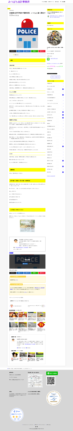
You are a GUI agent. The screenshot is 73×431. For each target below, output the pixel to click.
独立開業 (49, 137)
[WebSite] (19, 347)
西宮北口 (49, 157)
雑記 (49, 172)
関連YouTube (50, 166)
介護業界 (49, 106)
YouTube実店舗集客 (51, 97)
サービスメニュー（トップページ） (28, 424)
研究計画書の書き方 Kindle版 (21, 247)
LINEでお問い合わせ (54, 58)
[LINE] (64, 1)
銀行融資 (49, 163)
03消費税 (49, 89)
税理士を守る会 (15, 379)
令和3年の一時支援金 (51, 109)
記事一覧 (36, 424)
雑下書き (49, 169)
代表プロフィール (51, 1)
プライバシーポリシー (42, 424)
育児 (49, 149)
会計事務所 (50, 117)
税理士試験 (50, 146)
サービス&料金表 (44, 1)
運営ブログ (50, 160)
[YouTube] (35, 426)
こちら (16, 279)
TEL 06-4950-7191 (50, 25)
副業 (48, 123)
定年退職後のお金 (51, 126)
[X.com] (30, 263)
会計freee (49, 114)
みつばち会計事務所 (19, 1)
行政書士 (9, 8)
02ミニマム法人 (51, 86)
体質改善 (49, 120)
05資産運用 (50, 94)
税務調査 (49, 143)
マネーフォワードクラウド (52, 103)
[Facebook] (25, 263)
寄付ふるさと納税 (50, 129)
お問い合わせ (57, 1)
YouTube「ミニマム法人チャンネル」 (53, 63)
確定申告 (49, 140)
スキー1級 (50, 100)
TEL (61, 1)
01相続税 (49, 83)
